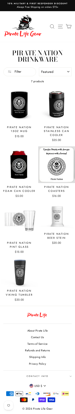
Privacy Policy (37, 364)
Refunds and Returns (37, 350)
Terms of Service (37, 344)
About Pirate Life (37, 331)
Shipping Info (37, 357)
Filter (17, 71)
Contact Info (38, 376)
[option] (37, 5)
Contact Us (37, 337)
